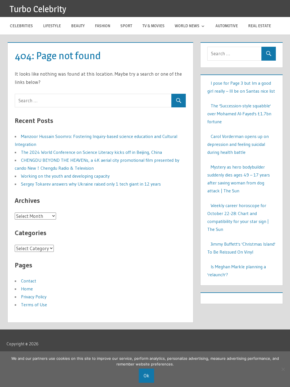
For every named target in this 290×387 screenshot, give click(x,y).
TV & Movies (153, 25)
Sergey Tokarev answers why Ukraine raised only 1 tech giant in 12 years (91, 184)
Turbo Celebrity (38, 8)
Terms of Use (34, 304)
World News (187, 25)
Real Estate (259, 25)
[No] (283, 369)
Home (27, 289)
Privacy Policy (33, 296)
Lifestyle (52, 25)
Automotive (227, 25)
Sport (126, 25)
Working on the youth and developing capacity (65, 176)
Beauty (78, 25)
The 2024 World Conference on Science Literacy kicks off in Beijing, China (91, 152)
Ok (146, 376)
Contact (28, 281)
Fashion (102, 25)
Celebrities (21, 25)
